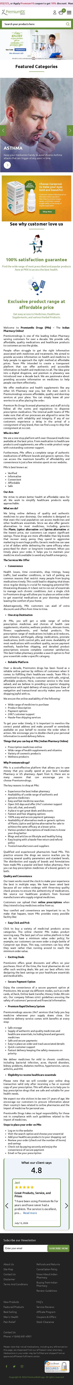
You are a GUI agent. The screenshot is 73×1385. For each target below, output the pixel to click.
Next (39, 54)
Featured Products (14, 1307)
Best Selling (10, 1312)
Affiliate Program (45, 1312)
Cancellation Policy (46, 1269)
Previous (34, 54)
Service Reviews (45, 1307)
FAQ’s (39, 1302)
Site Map (8, 1269)
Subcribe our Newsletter (20, 1240)
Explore (7, 165)
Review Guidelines (46, 1290)
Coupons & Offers (46, 1317)
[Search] (67, 24)
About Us (9, 1264)
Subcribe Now (58, 1248)
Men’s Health (11, 1317)
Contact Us (10, 1274)
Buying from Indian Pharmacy (46, 1284)
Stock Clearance (45, 1322)
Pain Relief (9, 1322)
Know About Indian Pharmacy (46, 1276)
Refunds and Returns (48, 1264)
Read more (30, 1212)
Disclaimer (9, 1279)
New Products (11, 1302)
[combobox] (36, 24)
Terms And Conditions (16, 1284)
